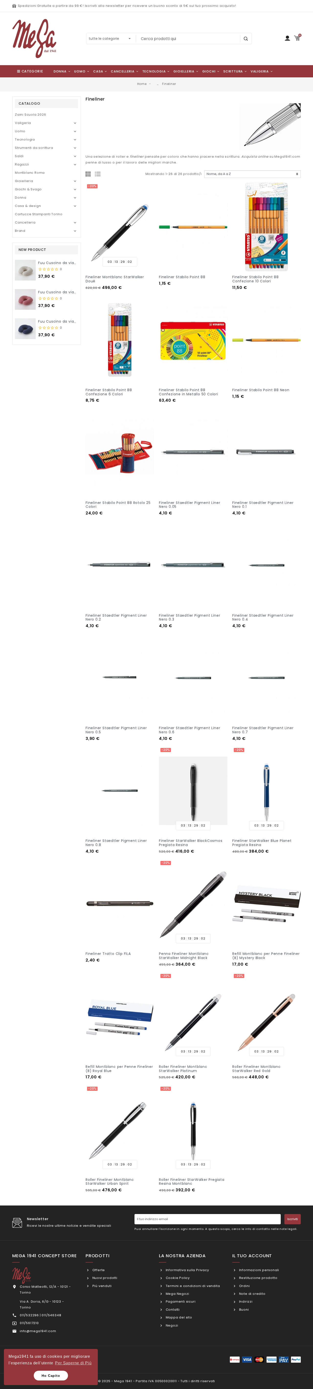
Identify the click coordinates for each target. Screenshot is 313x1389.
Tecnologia (25, 139)
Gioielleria (24, 181)
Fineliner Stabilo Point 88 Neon (261, 390)
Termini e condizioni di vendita (192, 1286)
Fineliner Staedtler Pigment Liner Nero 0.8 (116, 842)
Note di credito (252, 1293)
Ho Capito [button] (51, 1376)
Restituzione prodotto (257, 1278)
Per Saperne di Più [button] (73, 1363)
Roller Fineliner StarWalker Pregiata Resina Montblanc (191, 1181)
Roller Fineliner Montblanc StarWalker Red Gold (256, 1068)
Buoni (243, 1309)
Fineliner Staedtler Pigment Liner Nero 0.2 (116, 617)
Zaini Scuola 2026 (30, 114)
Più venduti (101, 1286)
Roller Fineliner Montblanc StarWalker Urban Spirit (110, 1181)
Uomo (20, 131)
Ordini (244, 1286)
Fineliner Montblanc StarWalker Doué (115, 279)
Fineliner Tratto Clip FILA (108, 953)
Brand (20, 230)
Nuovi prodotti (104, 1278)
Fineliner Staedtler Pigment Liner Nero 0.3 (189, 617)
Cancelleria (25, 222)
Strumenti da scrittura (34, 147)
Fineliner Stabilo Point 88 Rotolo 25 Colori (118, 504)
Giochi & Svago (28, 189)
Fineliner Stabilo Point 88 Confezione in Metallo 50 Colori (188, 392)
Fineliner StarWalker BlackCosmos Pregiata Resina (191, 842)
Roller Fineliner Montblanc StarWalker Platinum (183, 1068)
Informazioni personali (258, 1270)
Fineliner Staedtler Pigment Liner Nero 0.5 (116, 730)
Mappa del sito (178, 1317)
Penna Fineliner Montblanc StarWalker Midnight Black (184, 955)
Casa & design (28, 206)
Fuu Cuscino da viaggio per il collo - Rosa (77, 292)
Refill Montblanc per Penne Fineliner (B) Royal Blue (119, 1068)
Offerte (98, 1270)
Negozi (171, 1325)
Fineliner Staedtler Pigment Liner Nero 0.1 (262, 504)
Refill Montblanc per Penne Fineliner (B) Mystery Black (266, 955)
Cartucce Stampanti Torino (39, 214)
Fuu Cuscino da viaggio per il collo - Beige (77, 262)
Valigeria (23, 123)
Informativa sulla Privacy (187, 1270)
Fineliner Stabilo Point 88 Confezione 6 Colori (109, 392)
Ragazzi (22, 164)
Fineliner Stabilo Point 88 (182, 277)
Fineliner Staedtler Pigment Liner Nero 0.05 (189, 504)
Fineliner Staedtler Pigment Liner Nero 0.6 (189, 730)
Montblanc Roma (30, 172)
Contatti (172, 1309)
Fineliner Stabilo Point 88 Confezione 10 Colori (255, 279)
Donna (20, 197)
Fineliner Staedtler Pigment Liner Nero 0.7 (262, 730)
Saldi (19, 156)
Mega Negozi (177, 1293)
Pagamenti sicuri (180, 1301)
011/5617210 (29, 1323)
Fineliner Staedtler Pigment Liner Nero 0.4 (262, 617)
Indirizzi (245, 1301)
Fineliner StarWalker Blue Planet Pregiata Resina (262, 842)
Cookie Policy (177, 1278)
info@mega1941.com (38, 1331)
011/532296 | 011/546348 (40, 1315)
